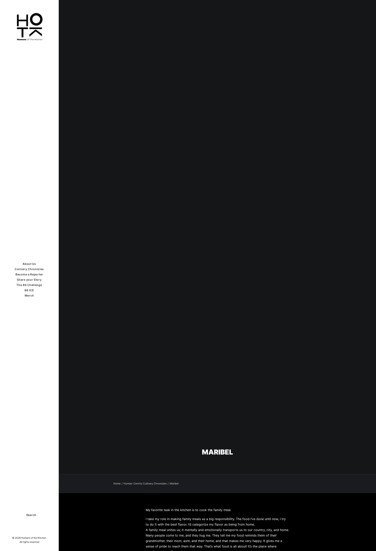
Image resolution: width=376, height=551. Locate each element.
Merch (29, 295)
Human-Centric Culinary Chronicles (145, 483)
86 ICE (29, 290)
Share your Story (29, 279)
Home (117, 483)
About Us (29, 263)
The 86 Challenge (29, 285)
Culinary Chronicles (29, 269)
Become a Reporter (29, 274)
